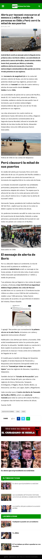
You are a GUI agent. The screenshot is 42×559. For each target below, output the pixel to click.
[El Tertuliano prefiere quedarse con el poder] (6, 546)
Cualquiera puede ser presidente (25, 522)
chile (17, 411)
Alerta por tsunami (8, 411)
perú (23, 411)
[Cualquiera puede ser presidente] (6, 524)
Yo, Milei (15, 533)
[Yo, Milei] (6, 535)
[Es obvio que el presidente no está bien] (21, 454)
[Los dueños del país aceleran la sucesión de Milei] (6, 508)
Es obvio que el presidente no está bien (17, 471)
